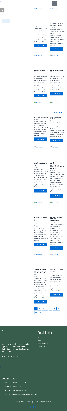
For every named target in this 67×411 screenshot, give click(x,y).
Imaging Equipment (43, 343)
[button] (28, 3)
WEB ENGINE (33, 407)
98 (54, 309)
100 (36, 312)
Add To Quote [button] (40, 45)
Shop (39, 349)
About (39, 338)
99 (58, 309)
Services (40, 340)
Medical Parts (41, 346)
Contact (40, 352)
